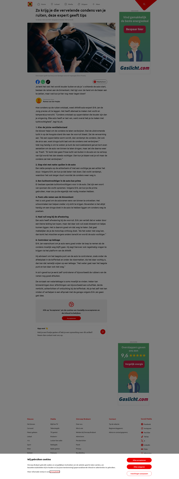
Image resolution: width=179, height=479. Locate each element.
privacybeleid (55, 472)
